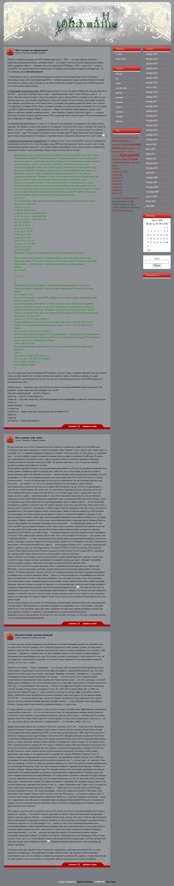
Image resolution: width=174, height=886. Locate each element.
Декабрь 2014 (152, 125)
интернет (119, 97)
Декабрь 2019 (152, 82)
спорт (128, 162)
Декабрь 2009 (152, 177)
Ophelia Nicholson (85, 882)
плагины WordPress (130, 198)
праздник (129, 154)
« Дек (148, 250)
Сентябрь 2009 (152, 192)
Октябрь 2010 (152, 168)
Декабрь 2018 (152, 92)
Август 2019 (151, 87)
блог (115, 140)
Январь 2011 (151, 158)
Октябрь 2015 (152, 120)
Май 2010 (150, 173)
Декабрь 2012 (152, 135)
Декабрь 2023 (152, 63)
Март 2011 (150, 154)
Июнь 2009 (150, 201)
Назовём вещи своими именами (34, 635)
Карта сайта (121, 59)
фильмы (119, 121)
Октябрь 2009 (152, 187)
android (119, 74)
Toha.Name (111, 882)
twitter (118, 83)
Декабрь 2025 (152, 54)
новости (119, 102)
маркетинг (116, 145)
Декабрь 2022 (152, 68)
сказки (121, 162)
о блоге (119, 107)
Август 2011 (151, 144)
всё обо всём (121, 88)
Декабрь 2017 (152, 97)
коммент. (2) (74, 864)
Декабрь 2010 (152, 163)
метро (123, 148)
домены (42, 53)
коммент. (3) (74, 623)
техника (119, 116)
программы (117, 159)
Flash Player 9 (118, 210)
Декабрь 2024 (152, 59)
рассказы (119, 112)
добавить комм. (90, 426)
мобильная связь (133, 148)
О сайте (119, 54)
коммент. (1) (74, 426)
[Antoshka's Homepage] (87, 44)
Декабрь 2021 (152, 73)
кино (131, 141)
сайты (114, 162)
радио (125, 159)
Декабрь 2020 (152, 78)
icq (117, 78)
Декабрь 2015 (152, 111)
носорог (115, 156)
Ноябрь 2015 (151, 116)
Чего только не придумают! (31, 50)
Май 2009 (150, 206)
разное (133, 159)
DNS (121, 138)
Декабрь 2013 (152, 130)
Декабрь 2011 (152, 139)
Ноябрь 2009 (151, 182)
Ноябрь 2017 (151, 101)
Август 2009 (151, 196)
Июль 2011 (150, 149)
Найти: (157, 258)
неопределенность (119, 151)
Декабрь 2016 (152, 106)
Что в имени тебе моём (28, 437)
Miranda (130, 138)
